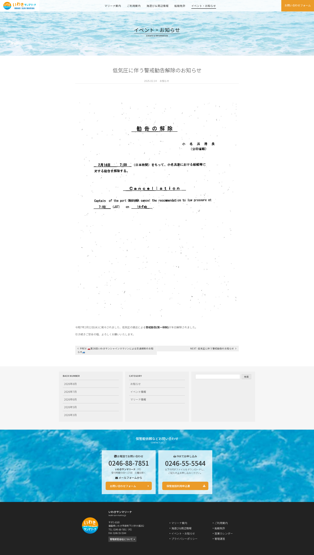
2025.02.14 (150, 80)
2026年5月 (70, 407)
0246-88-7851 (128, 462)
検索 (246, 376)
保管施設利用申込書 (178, 486)
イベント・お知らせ (203, 6)
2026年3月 (70, 415)
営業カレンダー (224, 533)
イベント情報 (138, 392)
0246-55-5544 (185, 463)
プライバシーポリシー (184, 539)
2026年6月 (70, 399)
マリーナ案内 (113, 6)
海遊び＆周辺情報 (157, 6)
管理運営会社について (121, 539)
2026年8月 (70, 384)
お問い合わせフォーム (298, 5)
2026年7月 (70, 392)
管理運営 (220, 539)
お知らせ (164, 80)
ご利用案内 (134, 6)
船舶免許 (179, 6)
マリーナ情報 (138, 399)
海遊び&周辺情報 (181, 528)
